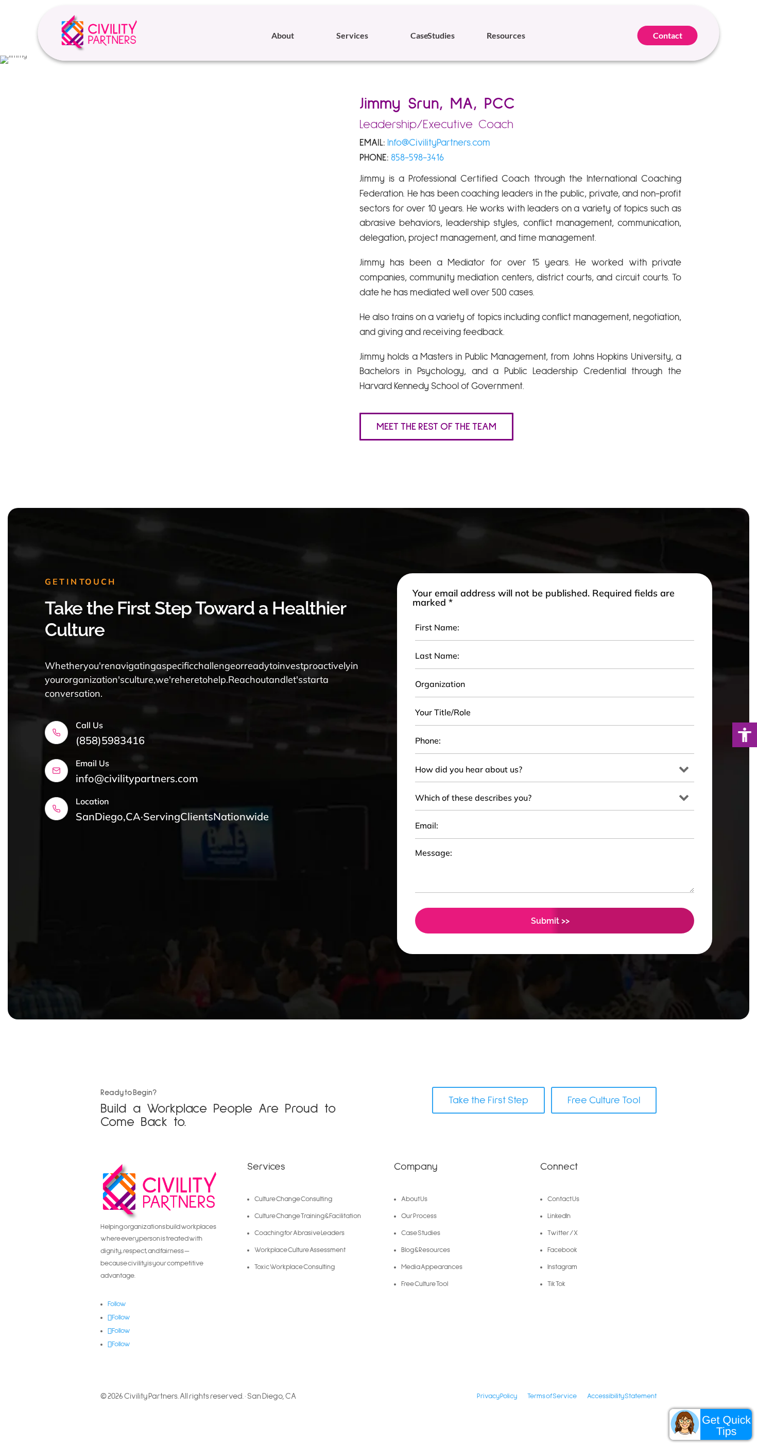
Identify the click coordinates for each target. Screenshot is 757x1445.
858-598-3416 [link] (417, 158)
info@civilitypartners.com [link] (137, 778)
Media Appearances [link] (431, 1267)
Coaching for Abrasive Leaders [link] (299, 1233)
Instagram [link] (562, 1267)
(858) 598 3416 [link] (110, 740)
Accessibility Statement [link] (622, 1396)
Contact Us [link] (563, 1199)
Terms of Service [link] (552, 1396)
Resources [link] (506, 35)
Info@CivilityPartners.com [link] (438, 143)
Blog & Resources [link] (425, 1250)
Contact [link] (667, 35)
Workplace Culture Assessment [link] (300, 1250)
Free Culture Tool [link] (603, 1100)
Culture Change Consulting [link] (293, 1199)
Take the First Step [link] (488, 1100)
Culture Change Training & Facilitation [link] (307, 1216)
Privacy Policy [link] (497, 1396)
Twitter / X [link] (562, 1233)
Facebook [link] (562, 1250)
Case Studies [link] (432, 35)
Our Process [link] (419, 1216)
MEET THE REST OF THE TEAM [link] (436, 426)
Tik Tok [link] (556, 1284)
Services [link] (352, 35)
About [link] (282, 35)
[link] (744, 734)
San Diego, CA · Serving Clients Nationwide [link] (172, 816)
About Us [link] (414, 1199)
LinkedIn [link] (559, 1216)
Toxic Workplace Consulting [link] (294, 1267)
